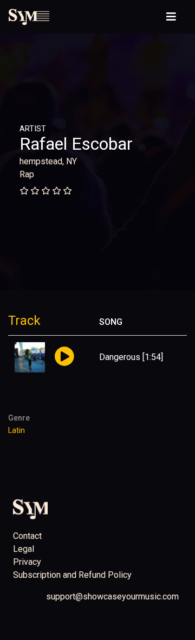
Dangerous (119, 357)
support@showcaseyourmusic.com (112, 596)
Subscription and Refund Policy (72, 575)
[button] (64, 357)
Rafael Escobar (76, 144)
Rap (27, 174)
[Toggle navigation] (171, 17)
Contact (27, 536)
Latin (16, 430)
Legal (23, 549)
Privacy (27, 562)
